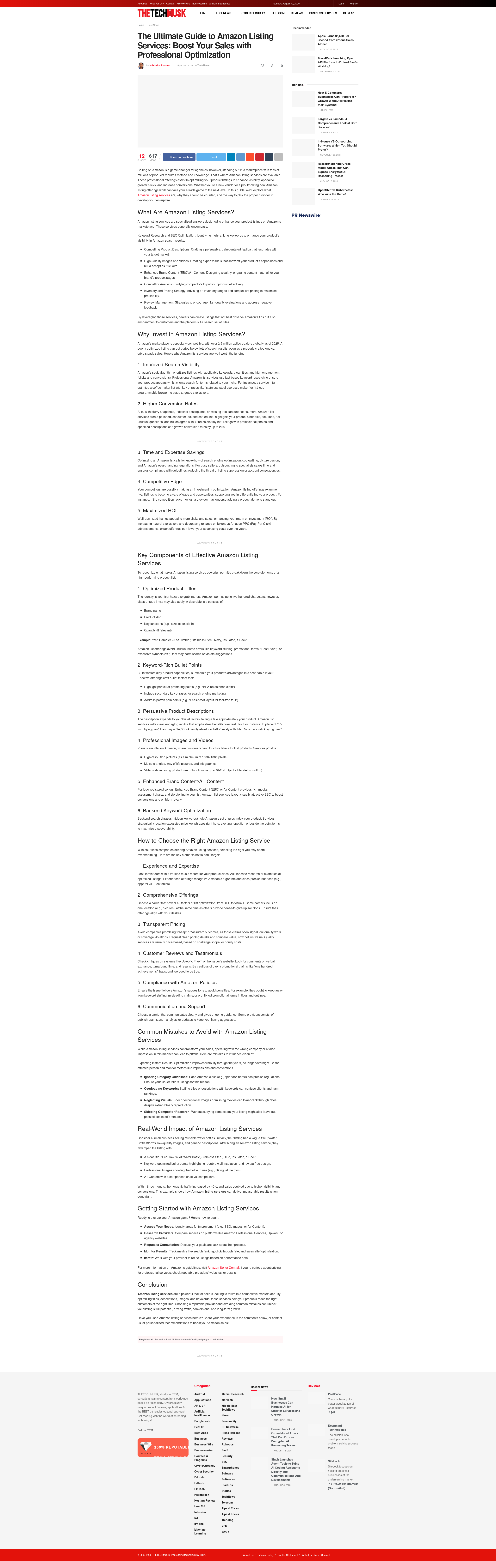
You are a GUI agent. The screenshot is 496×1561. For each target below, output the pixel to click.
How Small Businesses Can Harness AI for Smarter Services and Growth (285, 1406)
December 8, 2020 (329, 71)
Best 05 (348, 13)
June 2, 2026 (326, 110)
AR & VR (199, 1405)
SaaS (225, 1450)
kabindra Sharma (160, 65)
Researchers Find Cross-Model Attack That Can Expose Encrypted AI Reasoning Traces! (334, 169)
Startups (227, 1485)
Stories (226, 1491)
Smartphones (230, 1467)
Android (199, 1394)
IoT (196, 1518)
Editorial (199, 1477)
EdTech (199, 1483)
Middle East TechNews (229, 1407)
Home (141, 25)
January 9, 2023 (328, 132)
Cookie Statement (288, 1555)
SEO (224, 1462)
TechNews (223, 13)
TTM (203, 13)
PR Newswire (230, 1427)
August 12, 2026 (328, 181)
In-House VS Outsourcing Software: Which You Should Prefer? (337, 145)
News (225, 1415)
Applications (202, 1400)
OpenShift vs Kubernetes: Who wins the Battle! (335, 192)
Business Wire (203, 1444)
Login (341, 3)
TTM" (202, 1554)
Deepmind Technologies (337, 1427)
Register (353, 3)
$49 (333, 1412)
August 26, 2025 (328, 49)
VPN (224, 1526)
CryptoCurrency (204, 1466)
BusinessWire (199, 3)
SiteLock (334, 1461)
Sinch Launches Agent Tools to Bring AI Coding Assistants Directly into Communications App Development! (286, 1469)
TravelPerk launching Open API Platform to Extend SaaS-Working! (337, 62)
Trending (227, 1520)
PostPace (334, 1394)
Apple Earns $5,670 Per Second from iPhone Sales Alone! (336, 40)
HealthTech (201, 1495)
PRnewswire (183, 3)
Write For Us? (157, 3)
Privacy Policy (265, 1555)
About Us (142, 3)
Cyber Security (253, 13)
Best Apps (201, 1433)
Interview (200, 1512)
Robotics (228, 1444)
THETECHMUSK (161, 1554)
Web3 (225, 1531)
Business (200, 1438)
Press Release (231, 1433)
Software (227, 1473)
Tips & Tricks (230, 1508)
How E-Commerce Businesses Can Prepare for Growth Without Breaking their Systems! (337, 98)
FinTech (199, 1489)
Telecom (278, 13)
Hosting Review (204, 1500)
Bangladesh (202, 1421)
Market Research (233, 1394)
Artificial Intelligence (219, 3)
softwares (228, 1479)
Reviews (297, 13)
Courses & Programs (201, 1458)
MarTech (227, 1400)
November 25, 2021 (330, 154)
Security (227, 1456)
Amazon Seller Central (223, 1267)
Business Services (323, 13)
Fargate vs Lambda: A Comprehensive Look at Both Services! (337, 123)
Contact (170, 3)
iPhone (199, 1524)
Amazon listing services (154, 195)
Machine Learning (200, 1531)
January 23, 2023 (329, 199)
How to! (199, 1506)
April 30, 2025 (185, 65)
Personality (229, 1421)
